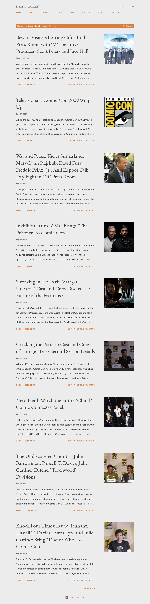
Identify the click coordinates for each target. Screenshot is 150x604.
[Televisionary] (27, 6)
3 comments (29, 85)
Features (59, 12)
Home (18, 12)
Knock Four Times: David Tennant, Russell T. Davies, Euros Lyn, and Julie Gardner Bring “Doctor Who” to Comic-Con (54, 536)
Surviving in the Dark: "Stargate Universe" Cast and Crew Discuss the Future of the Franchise (53, 288)
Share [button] (18, 85)
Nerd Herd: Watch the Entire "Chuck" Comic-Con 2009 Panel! (54, 403)
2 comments (29, 210)
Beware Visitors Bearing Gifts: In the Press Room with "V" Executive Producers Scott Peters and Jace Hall (52, 44)
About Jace (86, 12)
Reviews (30, 12)
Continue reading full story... (81, 85)
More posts (89, 589)
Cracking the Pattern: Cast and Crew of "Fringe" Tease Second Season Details (55, 348)
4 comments (29, 385)
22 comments (29, 510)
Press (100, 12)
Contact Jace (114, 12)
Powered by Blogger (76, 597)
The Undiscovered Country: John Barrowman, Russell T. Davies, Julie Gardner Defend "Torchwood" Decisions (52, 466)
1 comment (28, 141)
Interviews (45, 12)
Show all (128, 26)
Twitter (72, 12)
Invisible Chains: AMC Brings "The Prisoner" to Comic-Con (51, 229)
